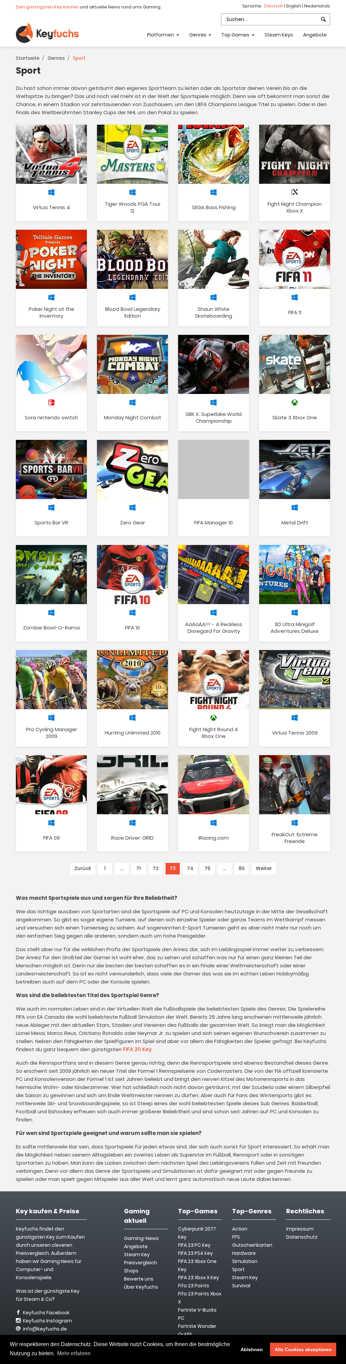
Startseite (28, 58)
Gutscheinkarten (252, 1245)
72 (155, 868)
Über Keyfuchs (141, 1287)
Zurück (82, 868)
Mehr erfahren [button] (74, 1353)
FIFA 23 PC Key (194, 1245)
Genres (56, 58)
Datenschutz (302, 1237)
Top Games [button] (235, 34)
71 (138, 868)
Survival (241, 1285)
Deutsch (274, 6)
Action (239, 1228)
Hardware (244, 1253)
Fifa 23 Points (193, 1285)
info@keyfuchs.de (44, 1328)
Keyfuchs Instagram (47, 1320)
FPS (236, 1237)
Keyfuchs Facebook (46, 1312)
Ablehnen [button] (252, 1349)
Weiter (264, 868)
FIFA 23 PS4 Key (195, 1253)
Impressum (300, 1228)
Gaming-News (141, 1238)
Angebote (315, 34)
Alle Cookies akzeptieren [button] (303, 1349)
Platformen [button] (161, 34)
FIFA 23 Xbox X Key (198, 1277)
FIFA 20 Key (137, 1049)
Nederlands (317, 6)
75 (207, 868)
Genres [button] (198, 34)
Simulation (244, 1261)
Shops (131, 1270)
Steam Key (245, 1277)
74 (190, 868)
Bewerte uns (138, 1278)
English (294, 6)
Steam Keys (279, 34)
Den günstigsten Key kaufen (47, 7)
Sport (238, 1269)
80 (242, 868)
